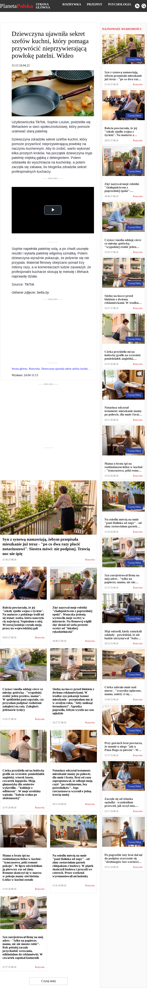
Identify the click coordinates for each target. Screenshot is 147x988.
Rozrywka (71, 4)
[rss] (137, 6)
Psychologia (119, 4)
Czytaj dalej (48, 981)
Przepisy (94, 4)
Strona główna (43, 6)
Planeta (16, 6)
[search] (143, 6)
